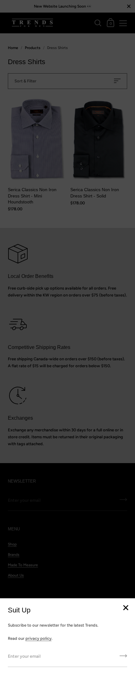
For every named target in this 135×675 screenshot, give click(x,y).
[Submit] (123, 658)
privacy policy (38, 638)
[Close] (125, 608)
